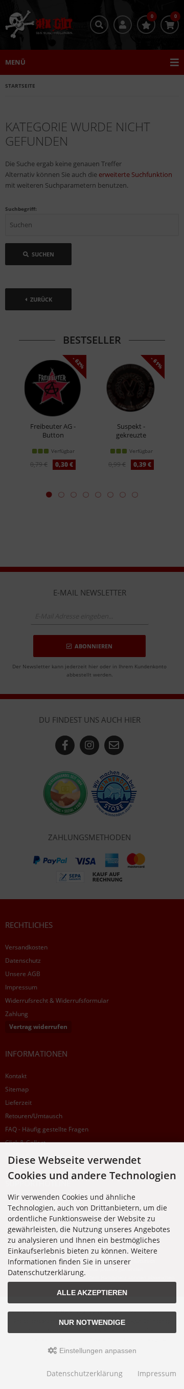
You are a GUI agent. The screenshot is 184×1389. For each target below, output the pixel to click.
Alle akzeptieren (92, 1292)
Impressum (156, 1373)
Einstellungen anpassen (96, 1350)
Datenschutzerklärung (85, 1373)
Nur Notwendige (92, 1322)
